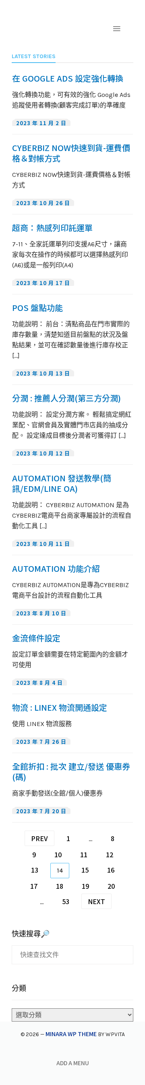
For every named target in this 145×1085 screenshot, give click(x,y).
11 (83, 854)
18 (59, 886)
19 (85, 886)
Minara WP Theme (71, 1034)
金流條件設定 (36, 638)
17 (33, 886)
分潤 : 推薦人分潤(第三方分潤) (66, 398)
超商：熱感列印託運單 (52, 227)
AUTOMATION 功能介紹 (56, 568)
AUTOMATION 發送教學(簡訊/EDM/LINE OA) (61, 483)
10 (58, 854)
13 (34, 870)
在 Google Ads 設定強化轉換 (67, 78)
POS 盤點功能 (37, 307)
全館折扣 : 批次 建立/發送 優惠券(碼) (71, 771)
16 (110, 870)
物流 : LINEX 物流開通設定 (59, 707)
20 (111, 886)
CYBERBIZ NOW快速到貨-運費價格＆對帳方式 (71, 153)
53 (65, 901)
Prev (39, 838)
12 (109, 854)
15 (85, 870)
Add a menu (72, 1063)
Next (96, 901)
